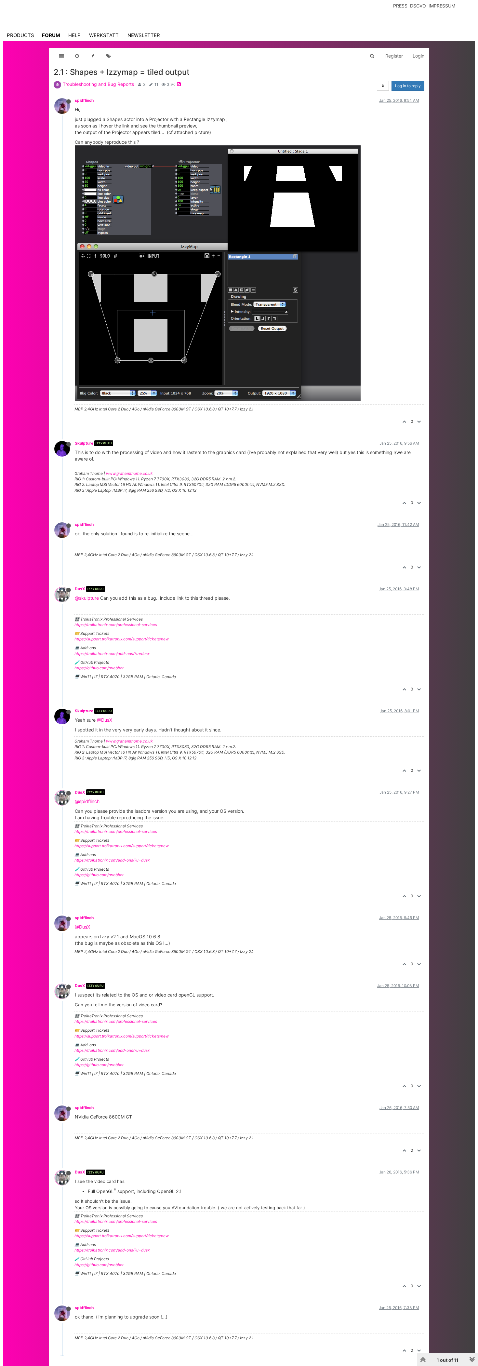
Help (74, 35)
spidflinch (84, 100)
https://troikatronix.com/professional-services (115, 624)
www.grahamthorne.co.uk (129, 473)
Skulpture (84, 443)
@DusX (104, 720)
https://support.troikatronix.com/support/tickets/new (121, 638)
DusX (80, 588)
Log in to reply (408, 85)
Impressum (442, 5)
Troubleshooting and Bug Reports (98, 84)
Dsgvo (418, 5)
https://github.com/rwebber (99, 667)
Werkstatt (104, 35)
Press (400, 5)
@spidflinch (87, 801)
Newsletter (143, 35)
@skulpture (87, 598)
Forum (51, 35)
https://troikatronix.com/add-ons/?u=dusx (112, 653)
